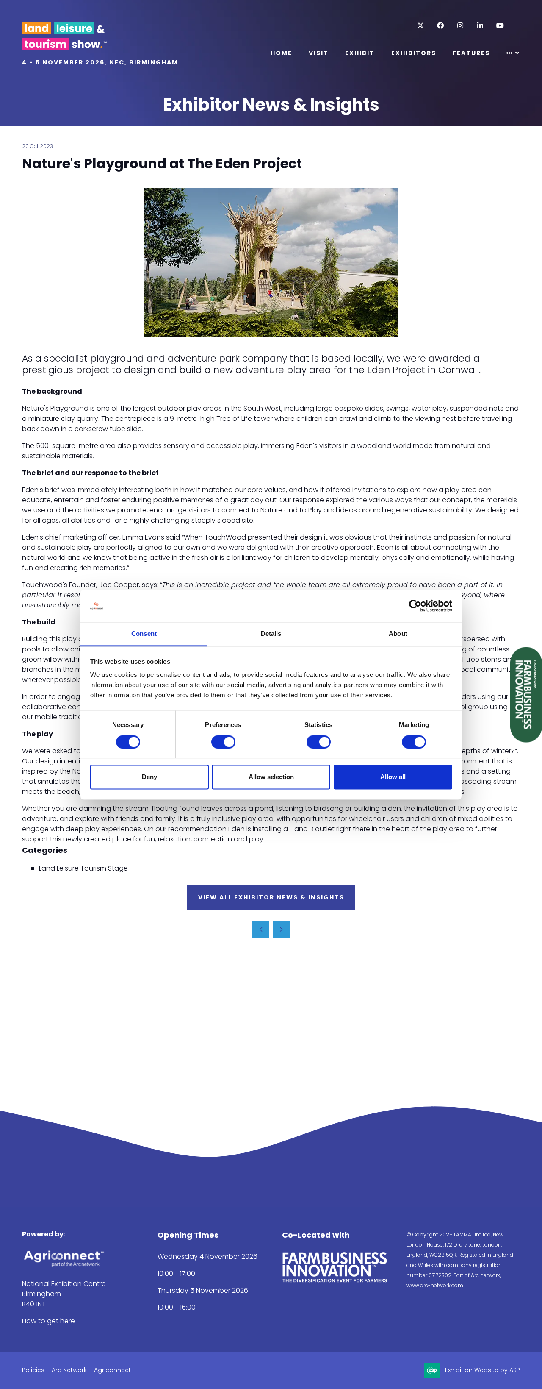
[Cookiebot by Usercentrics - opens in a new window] (415, 605)
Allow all (393, 777)
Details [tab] (271, 633)
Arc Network (69, 1370)
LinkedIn (480, 26)
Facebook (440, 26)
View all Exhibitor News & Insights (271, 897)
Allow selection (271, 777)
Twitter (420, 26)
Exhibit (360, 53)
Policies (33, 1370)
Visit (319, 53)
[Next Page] (281, 929)
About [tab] (398, 633)
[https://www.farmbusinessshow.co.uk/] (335, 1281)
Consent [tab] (144, 633)
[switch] (223, 742)
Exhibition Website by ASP (482, 1370)
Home (281, 53)
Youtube (500, 26)
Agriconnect (112, 1370)
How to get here (48, 1321)
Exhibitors (413, 53)
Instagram (460, 26)
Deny (149, 777)
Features (471, 53)
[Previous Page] (260, 929)
